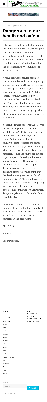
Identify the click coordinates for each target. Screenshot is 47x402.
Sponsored (6, 363)
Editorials (5, 334)
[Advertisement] (23, 272)
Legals (5, 347)
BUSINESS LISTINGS (34, 318)
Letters (5, 337)
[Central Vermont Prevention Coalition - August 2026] (23, 14)
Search (5, 350)
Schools (5, 324)
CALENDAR (30, 316)
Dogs (4, 370)
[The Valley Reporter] (23, 4)
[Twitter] (41, 3)
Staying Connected (8, 357)
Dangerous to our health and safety (21, 33)
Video (4, 360)
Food (4, 354)
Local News (6, 321)
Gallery (5, 373)
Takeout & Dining (8, 318)
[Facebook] (36, 3)
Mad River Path (7, 367)
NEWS (5, 311)
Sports (5, 327)
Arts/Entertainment (8, 331)
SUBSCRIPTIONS (33, 321)
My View (5, 340)
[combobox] (15, 386)
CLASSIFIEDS (31, 313)
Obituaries (6, 344)
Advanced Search (9, 393)
